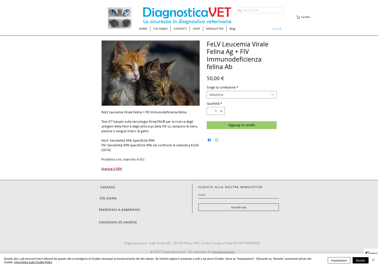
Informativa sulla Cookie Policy (33, 262)
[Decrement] (210, 111)
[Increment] (221, 111)
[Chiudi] (373, 260)
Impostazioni (339, 260)
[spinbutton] (216, 111)
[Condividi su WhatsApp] (216, 140)
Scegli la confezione (222, 87)
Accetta (360, 260)
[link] (305, 17)
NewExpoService (223, 251)
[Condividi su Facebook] (209, 140)
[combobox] (242, 94)
